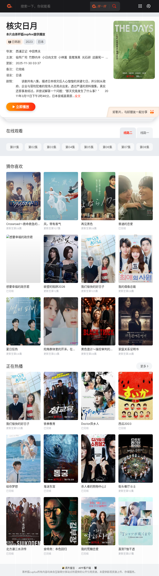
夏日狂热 (12, 349)
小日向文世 (49, 57)
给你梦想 (12, 486)
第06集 (107, 147)
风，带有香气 (52, 224)
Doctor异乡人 (90, 423)
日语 (19, 75)
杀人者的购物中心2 (93, 486)
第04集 (70, 147)
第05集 (89, 147)
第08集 (144, 147)
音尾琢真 (74, 57)
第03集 (51, 147)
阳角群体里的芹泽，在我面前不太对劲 (61, 349)
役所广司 (21, 57)
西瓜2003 (124, 423)
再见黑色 (87, 224)
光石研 (86, 57)
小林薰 (62, 57)
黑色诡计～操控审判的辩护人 (98, 349)
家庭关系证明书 (128, 349)
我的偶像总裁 (127, 286)
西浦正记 (21, 51)
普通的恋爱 (125, 224)
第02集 (33, 147)
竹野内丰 (35, 57)
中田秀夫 (35, 51)
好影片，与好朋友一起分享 (130, 112)
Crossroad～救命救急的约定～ (23, 224)
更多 (143, 366)
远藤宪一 (98, 57)
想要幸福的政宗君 (17, 286)
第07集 (126, 147)
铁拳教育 (49, 423)
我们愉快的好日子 (92, 286)
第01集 (14, 147)
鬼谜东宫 (49, 486)
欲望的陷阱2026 (54, 286)
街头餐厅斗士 (127, 486)
